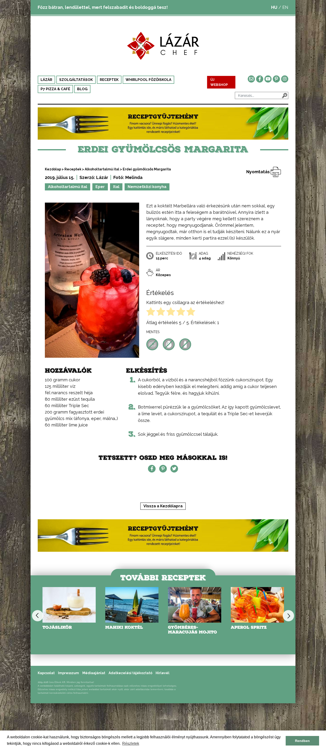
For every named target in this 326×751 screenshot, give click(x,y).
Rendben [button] (302, 741)
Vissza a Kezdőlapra (163, 506)
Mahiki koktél (61, 627)
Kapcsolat (46, 673)
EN (285, 7)
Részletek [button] (130, 743)
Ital (116, 186)
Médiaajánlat (93, 673)
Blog (82, 89)
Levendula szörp (253, 627)
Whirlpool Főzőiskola (148, 80)
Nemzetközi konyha (147, 186)
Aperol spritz (186, 627)
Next (288, 615)
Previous (37, 615)
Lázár (46, 80)
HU (274, 7)
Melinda (133, 177)
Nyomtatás (258, 171)
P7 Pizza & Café (55, 89)
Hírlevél (162, 673)
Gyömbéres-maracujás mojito (129, 630)
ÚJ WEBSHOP (219, 82)
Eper (100, 186)
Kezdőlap (53, 169)
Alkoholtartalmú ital (102, 169)
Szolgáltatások (76, 80)
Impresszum (68, 673)
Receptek (109, 80)
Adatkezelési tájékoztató (130, 673)
